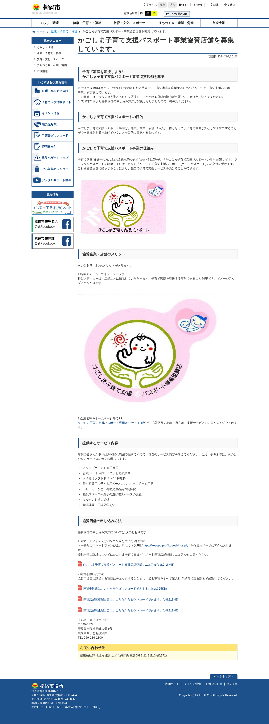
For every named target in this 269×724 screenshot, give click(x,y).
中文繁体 (229, 4)
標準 (162, 4)
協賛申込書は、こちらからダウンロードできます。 (125, 588)
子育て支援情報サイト (56, 102)
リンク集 (232, 684)
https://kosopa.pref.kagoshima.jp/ (165, 545)
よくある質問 (192, 684)
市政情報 (218, 23)
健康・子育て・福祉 (87, 23)
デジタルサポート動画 (56, 180)
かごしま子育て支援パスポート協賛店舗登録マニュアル (128, 564)
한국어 (198, 4)
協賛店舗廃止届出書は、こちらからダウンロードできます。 (130, 610)
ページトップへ (223, 676)
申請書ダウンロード (55, 135)
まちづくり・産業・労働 (176, 23)
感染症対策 (49, 124)
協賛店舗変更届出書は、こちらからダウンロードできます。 (130, 599)
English (183, 4)
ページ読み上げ (179, 13)
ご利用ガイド (171, 684)
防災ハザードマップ (55, 157)
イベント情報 (50, 113)
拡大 (172, 4)
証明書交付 (49, 146)
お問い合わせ (214, 684)
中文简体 (213, 4)
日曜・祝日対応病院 (55, 91)
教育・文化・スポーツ (129, 23)
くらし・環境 (49, 23)
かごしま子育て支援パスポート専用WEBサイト (109, 422)
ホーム (41, 31)
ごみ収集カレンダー (55, 169)
